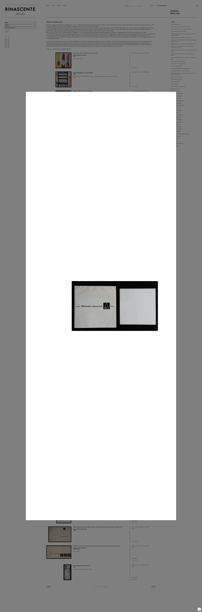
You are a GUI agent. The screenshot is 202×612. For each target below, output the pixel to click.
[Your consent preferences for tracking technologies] (199, 609)
